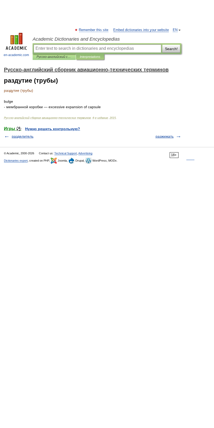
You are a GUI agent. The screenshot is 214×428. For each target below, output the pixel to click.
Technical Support (65, 153)
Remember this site (93, 30)
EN (175, 30)
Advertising (85, 153)
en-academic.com (16, 55)
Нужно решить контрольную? (52, 129)
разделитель (22, 136)
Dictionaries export (16, 160)
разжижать (165, 136)
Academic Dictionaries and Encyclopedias (76, 39)
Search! (171, 49)
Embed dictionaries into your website (141, 30)
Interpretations (90, 57)
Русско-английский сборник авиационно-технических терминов (54, 57)
